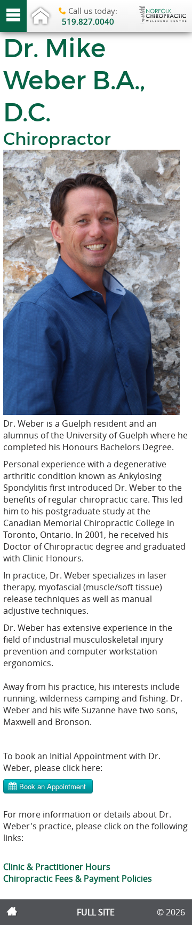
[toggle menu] (13, 16)
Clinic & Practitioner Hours (56, 867)
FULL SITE (96, 912)
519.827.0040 (88, 21)
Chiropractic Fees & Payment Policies (77, 878)
